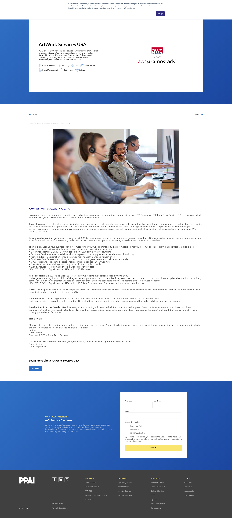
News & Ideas (90, 482)
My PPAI (154, 499)
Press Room (89, 499)
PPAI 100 (88, 491)
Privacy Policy (57, 504)
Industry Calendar (125, 491)
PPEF (153, 495)
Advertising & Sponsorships (96, 495)
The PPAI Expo (123, 487)
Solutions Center (157, 482)
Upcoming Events (125, 482)
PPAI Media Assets (158, 504)
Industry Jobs (189, 491)
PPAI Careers (189, 495)
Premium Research (92, 487)
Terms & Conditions (60, 508)
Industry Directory (125, 495)
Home (31, 124)
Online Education (157, 491)
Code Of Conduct (158, 487)
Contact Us (188, 487)
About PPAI (188, 482)
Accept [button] (160, 14)
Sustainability (156, 508)
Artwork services (43, 124)
